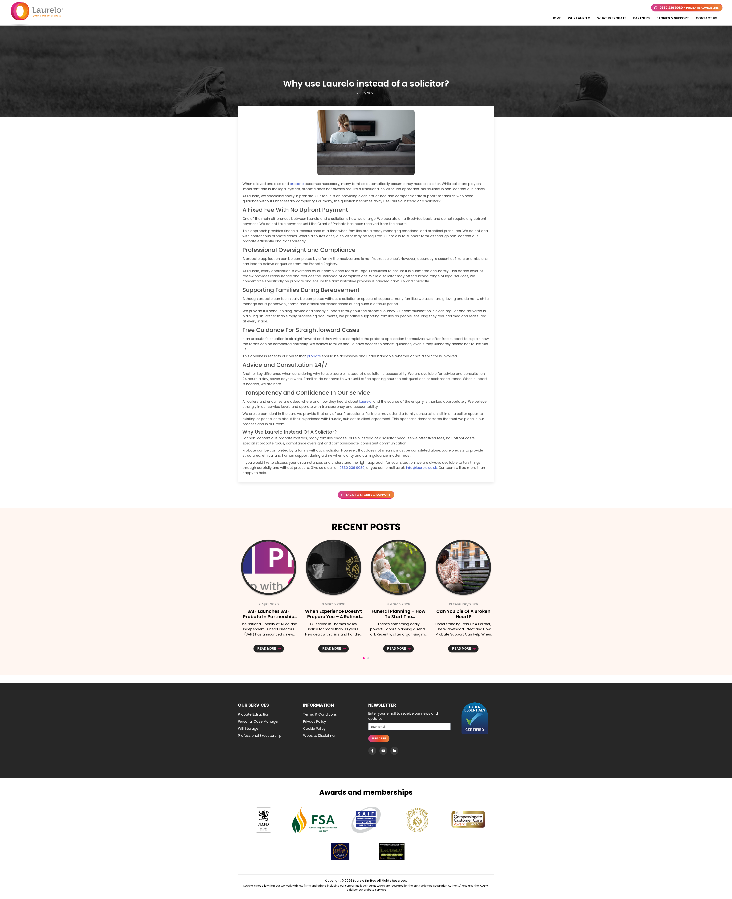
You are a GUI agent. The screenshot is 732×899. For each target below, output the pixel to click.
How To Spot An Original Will (463, 614)
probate (297, 183)
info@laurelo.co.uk (421, 467)
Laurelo (365, 401)
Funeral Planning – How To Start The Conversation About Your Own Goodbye (333, 619)
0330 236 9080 (352, 467)
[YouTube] (383, 751)
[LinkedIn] (394, 751)
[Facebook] (372, 751)
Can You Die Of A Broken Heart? (398, 614)
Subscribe (379, 738)
